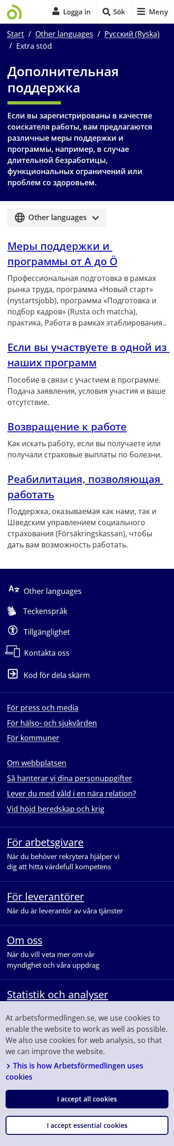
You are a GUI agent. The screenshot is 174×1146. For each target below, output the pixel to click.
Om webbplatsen (36, 763)
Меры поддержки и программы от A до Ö (62, 253)
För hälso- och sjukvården (52, 723)
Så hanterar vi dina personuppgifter (69, 778)
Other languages (64, 34)
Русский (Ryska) (132, 34)
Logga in (77, 11)
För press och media (42, 708)
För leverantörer (45, 896)
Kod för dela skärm (57, 676)
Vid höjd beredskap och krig (55, 809)
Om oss (24, 940)
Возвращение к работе (67, 426)
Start (15, 34)
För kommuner (33, 738)
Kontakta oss (47, 653)
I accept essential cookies (87, 1125)
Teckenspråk (45, 611)
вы (87, 354)
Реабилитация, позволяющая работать (85, 486)
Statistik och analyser (57, 994)
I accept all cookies (87, 1098)
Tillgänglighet (47, 632)
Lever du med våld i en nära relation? (71, 793)
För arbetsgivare (45, 842)
